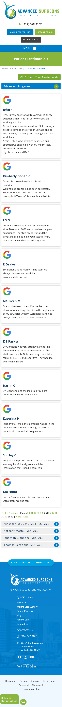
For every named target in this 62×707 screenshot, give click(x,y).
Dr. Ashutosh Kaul (31, 689)
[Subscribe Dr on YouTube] (32, 657)
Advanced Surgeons (17, 86)
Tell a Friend (49, 681)
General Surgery (25, 611)
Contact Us (22, 624)
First (3, 512)
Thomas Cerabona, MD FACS (23, 545)
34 (41, 512)
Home (4, 68)
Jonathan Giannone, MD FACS (23, 538)
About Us (21, 602)
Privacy (23, 681)
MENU (27, 48)
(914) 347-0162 (32, 24)
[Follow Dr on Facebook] (19, 657)
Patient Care (16, 68)
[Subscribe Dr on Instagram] (25, 657)
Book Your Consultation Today (31, 562)
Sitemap (35, 681)
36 (49, 512)
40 (6, 516)
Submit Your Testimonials (41, 77)
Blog (19, 615)
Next (18, 516)
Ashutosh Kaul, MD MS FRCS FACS (26, 523)
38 (56, 512)
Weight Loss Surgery (27, 607)
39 (2, 516)
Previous (13, 512)
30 (28, 512)
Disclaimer (10, 681)
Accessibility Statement (31, 685)
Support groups (44, 32)
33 (38, 512)
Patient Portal (31, 40)
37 (53, 512)
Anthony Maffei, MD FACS (21, 531)
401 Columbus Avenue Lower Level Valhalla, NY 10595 (32, 647)
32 (35, 512)
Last (25, 516)
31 (32, 512)
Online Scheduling (20, 32)
